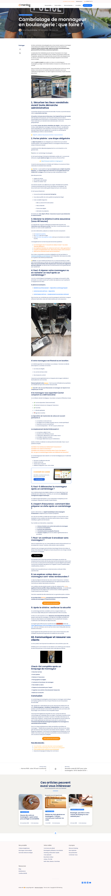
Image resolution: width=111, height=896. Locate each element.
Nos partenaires (73, 852)
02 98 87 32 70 (89, 1)
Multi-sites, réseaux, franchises (52, 861)
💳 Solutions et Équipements (25, 14)
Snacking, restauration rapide (51, 852)
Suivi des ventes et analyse (26, 852)
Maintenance (79, 1)
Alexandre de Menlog (32, 30)
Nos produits (48, 5)
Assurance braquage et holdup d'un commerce (46, 751)
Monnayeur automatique (25, 850)
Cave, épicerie (47, 855)
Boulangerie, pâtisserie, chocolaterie (53, 850)
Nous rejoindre (72, 850)
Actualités (78, 5)
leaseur (46, 383)
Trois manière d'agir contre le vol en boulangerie (46, 749)
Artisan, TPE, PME (48, 859)
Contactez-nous (87, 5)
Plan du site (46, 887)
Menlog (43, 597)
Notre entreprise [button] (68, 5)
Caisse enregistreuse (24, 848)
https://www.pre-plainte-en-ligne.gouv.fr (52, 161)
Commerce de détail (49, 848)
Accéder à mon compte (68, 1)
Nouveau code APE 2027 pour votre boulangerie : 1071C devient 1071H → (76, 769)
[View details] (82, 883)
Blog (20, 869)
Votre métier (57, 5)
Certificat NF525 (23, 873)
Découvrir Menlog (73, 848)
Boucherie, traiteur (48, 857)
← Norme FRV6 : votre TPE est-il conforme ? (33, 769)
